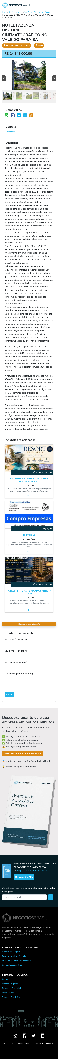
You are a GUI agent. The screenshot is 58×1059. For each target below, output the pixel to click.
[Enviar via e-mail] (25, 115)
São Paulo (28, 12)
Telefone (11, 131)
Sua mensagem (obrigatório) (19, 673)
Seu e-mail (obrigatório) (16, 650)
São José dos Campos (42, 12)
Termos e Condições (11, 997)
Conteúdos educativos (12, 965)
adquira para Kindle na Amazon (32, 870)
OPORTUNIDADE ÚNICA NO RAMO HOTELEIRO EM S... (29, 480)
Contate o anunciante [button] (29, 624)
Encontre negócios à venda (14, 956)
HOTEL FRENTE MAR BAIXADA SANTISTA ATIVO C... (29, 592)
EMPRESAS (29, 535)
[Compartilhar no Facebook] (13, 115)
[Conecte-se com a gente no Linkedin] (42, 1036)
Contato (5, 979)
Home (4, 12)
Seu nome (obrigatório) (16, 639)
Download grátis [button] (24, 877)
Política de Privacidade (12, 988)
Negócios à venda (15, 12)
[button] (4, 78)
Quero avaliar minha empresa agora (22, 753)
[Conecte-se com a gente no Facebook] (24, 1036)
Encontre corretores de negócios (16, 960)
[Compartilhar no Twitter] (19, 115)
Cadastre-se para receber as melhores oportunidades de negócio (28, 890)
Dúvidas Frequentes (11, 983)
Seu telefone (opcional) (16, 662)
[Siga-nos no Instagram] (15, 1036)
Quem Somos (8, 992)
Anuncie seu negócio (11, 951)
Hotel (29, 496)
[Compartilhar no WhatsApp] (6, 115)
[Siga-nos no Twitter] (33, 1036)
